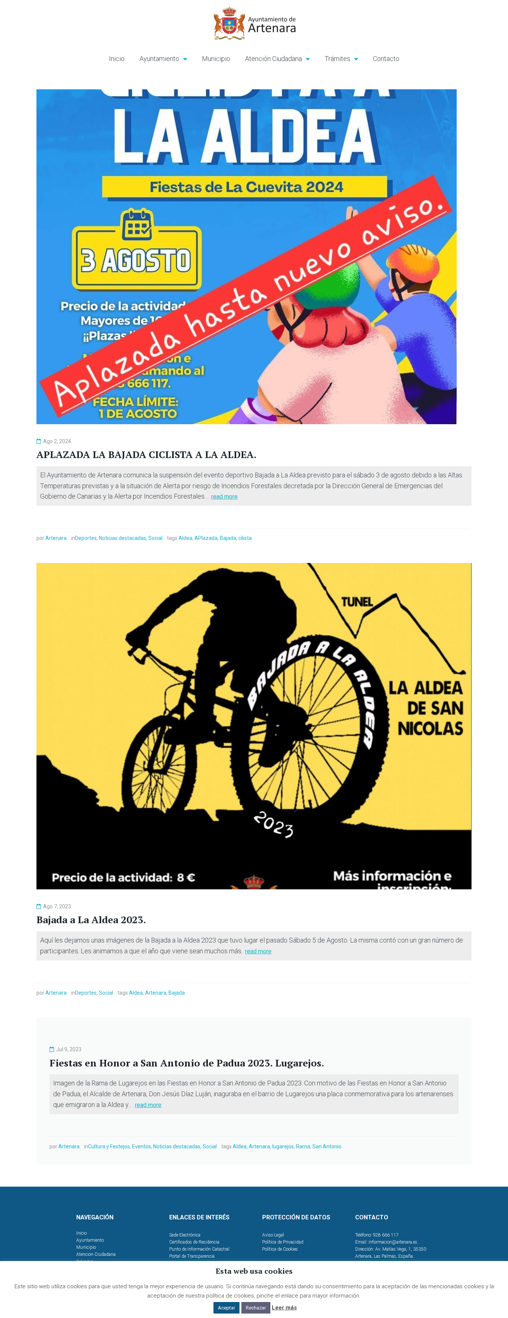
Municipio (216, 59)
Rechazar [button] (256, 1308)
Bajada (228, 538)
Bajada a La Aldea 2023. (91, 919)
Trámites (337, 59)
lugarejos (283, 1146)
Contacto (386, 59)
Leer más (284, 1307)
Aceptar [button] (226, 1308)
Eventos (141, 1146)
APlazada (206, 538)
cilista (245, 538)
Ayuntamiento (159, 59)
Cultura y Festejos (109, 1146)
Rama (303, 1146)
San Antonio (326, 1146)
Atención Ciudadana (273, 59)
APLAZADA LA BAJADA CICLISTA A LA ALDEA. (146, 454)
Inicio (117, 59)
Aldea (185, 538)
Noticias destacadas (122, 538)
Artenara (56, 538)
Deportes (86, 538)
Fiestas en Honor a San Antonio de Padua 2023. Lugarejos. (186, 1062)
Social (155, 538)
